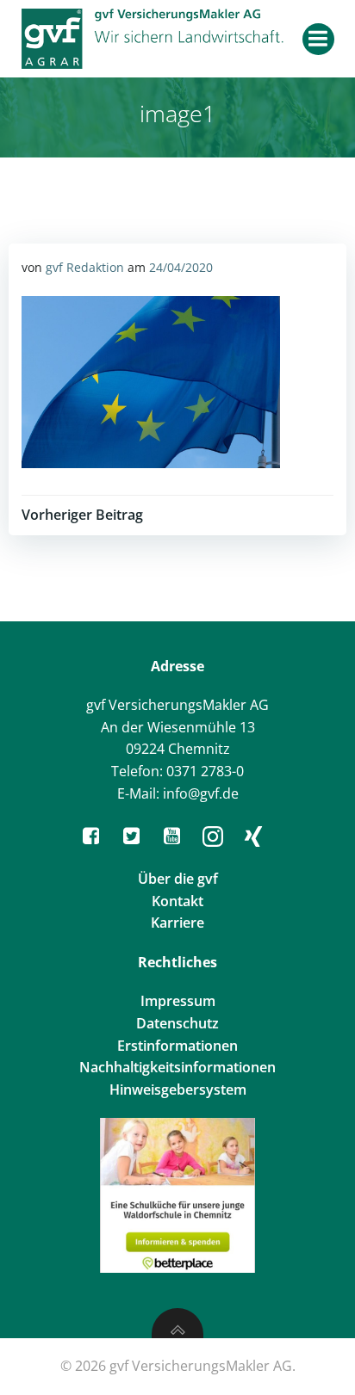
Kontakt (177, 901)
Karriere (177, 922)
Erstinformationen (177, 1045)
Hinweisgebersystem (177, 1089)
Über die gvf (178, 878)
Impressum (177, 1000)
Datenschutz (177, 1023)
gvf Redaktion (85, 267)
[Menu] (318, 39)
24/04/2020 (181, 267)
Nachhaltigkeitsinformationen (177, 1067)
